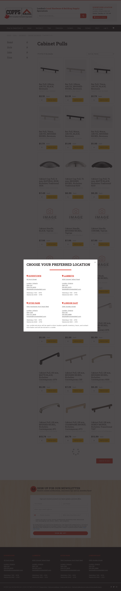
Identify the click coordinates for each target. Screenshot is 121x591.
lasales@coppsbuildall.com (71, 289)
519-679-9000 (31, 287)
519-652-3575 (66, 287)
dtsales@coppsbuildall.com (36, 289)
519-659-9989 (67, 314)
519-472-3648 (31, 314)
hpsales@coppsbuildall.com (36, 316)
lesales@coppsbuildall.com (71, 316)
